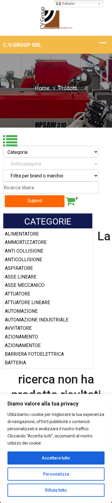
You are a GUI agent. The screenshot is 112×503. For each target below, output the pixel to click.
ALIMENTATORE (22, 234)
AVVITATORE (18, 328)
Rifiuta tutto (56, 490)
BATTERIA (15, 363)
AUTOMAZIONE (21, 311)
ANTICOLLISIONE (23, 259)
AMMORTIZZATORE (26, 242)
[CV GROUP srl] (56, 17)
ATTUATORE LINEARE (27, 302)
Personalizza (56, 474)
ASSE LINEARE (20, 277)
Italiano (68, 3)
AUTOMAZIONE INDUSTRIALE (36, 320)
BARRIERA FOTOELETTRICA (34, 354)
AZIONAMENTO (21, 337)
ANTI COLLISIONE (24, 251)
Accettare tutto (56, 458)
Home (42, 88)
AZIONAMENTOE (23, 345)
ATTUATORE (17, 294)
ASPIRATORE (19, 268)
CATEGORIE (47, 221)
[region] (56, 448)
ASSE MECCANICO (25, 285)
